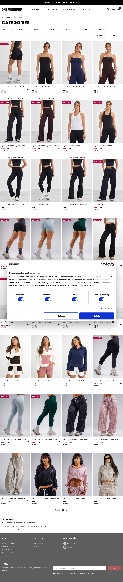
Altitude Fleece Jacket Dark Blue (74, 381)
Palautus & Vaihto (8, 546)
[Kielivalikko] (113, 9)
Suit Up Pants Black (101, 205)
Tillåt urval (61, 316)
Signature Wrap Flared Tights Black (76, 205)
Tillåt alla (96, 316)
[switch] (48, 299)
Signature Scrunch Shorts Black (12, 87)
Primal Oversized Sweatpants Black (75, 440)
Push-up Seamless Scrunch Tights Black (108, 381)
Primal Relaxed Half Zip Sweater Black (45, 498)
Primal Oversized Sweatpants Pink (106, 440)
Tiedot (93, 573)
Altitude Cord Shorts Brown (41, 322)
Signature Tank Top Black (103, 146)
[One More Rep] (12, 9)
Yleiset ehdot (7, 550)
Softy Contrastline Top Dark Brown (106, 87)
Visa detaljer (104, 308)
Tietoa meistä (38, 543)
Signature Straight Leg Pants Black (13, 146)
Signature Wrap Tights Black (42, 205)
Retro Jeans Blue (7, 322)
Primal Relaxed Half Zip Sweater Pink (76, 498)
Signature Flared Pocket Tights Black (14, 205)
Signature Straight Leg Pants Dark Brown (46, 146)
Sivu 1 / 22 (59, 510)
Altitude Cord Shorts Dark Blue (104, 322)
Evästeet (5, 556)
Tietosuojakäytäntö (9, 553)
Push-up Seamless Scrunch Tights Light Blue (15, 440)
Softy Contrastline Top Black (42, 87)
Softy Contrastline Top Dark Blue (74, 87)
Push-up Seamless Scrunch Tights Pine (46, 440)
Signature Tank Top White (72, 146)
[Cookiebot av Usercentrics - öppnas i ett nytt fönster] (103, 264)
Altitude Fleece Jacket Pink (41, 381)
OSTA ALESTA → (72, 2)
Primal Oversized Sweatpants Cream (14, 498)
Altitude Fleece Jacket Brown (11, 381)
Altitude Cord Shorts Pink (71, 322)
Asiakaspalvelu (8, 543)
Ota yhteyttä (37, 546)
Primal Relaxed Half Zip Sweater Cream (108, 498)
